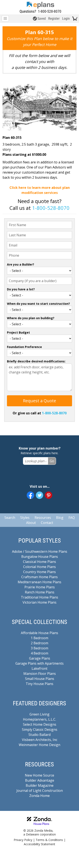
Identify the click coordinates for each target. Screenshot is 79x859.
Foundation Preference (24, 347)
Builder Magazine (40, 785)
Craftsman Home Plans (39, 577)
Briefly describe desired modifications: (36, 361)
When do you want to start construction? (38, 304)
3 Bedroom (39, 648)
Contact (47, 522)
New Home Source (39, 775)
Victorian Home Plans (39, 602)
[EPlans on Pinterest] (48, 495)
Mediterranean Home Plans (39, 582)
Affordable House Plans (39, 633)
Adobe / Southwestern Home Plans (39, 551)
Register (54, 19)
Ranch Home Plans (39, 592)
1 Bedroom (39, 638)
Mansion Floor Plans (39, 673)
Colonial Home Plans (39, 566)
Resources (43, 517)
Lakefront (39, 668)
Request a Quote (39, 401)
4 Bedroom (39, 653)
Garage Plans (39, 658)
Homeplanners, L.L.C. (39, 719)
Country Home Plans (39, 571)
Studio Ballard (39, 734)
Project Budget (18, 332)
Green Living (39, 714)
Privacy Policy (23, 840)
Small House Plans (39, 678)
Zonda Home (39, 795)
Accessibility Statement (39, 844)
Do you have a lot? (21, 289)
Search (9, 517)
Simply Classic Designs (39, 729)
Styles (24, 517)
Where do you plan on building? (30, 318)
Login (66, 19)
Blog (59, 517)
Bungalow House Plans (39, 556)
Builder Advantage (39, 780)
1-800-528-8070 (49, 11)
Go (52, 461)
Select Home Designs (39, 724)
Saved (41, 19)
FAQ (71, 517)
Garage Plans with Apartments (39, 663)
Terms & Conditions (49, 840)
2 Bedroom (39, 643)
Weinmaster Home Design (39, 744)
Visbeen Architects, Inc (39, 739)
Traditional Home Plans (39, 597)
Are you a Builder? (20, 264)
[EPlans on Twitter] (39, 495)
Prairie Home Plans (39, 587)
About (31, 522)
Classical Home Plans (39, 561)
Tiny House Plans (39, 683)
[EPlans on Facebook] (30, 495)
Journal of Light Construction (39, 790)
